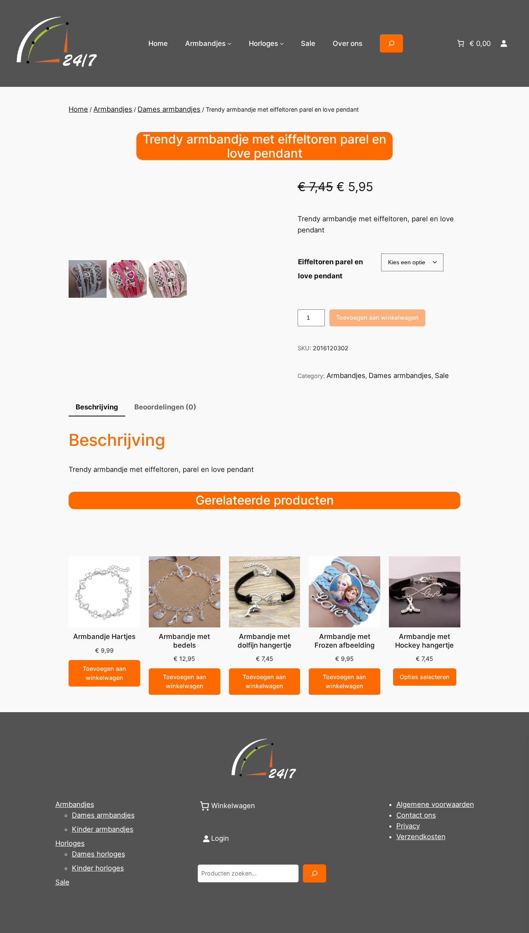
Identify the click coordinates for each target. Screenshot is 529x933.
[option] (127, 279)
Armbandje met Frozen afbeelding (344, 640)
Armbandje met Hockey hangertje (424, 640)
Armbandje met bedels (184, 640)
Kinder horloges (98, 868)
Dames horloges (98, 854)
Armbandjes (112, 109)
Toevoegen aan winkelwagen (377, 317)
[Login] (503, 43)
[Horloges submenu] (282, 43)
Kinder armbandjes (102, 829)
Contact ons (416, 815)
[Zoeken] (314, 873)
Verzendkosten (421, 837)
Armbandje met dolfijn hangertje (264, 640)
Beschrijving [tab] (97, 407)
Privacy (408, 826)
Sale (442, 375)
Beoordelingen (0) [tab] (165, 407)
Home (158, 43)
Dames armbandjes (169, 109)
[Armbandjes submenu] (229, 43)
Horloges (70, 843)
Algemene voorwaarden (435, 804)
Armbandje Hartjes (104, 636)
